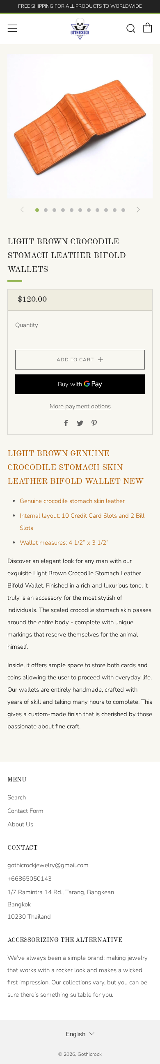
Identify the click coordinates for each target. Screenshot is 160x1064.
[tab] (37, 210)
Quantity (26, 325)
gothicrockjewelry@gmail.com (48, 865)
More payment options (80, 406)
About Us (20, 824)
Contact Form (25, 811)
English (75, 1034)
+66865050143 (29, 879)
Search (16, 797)
